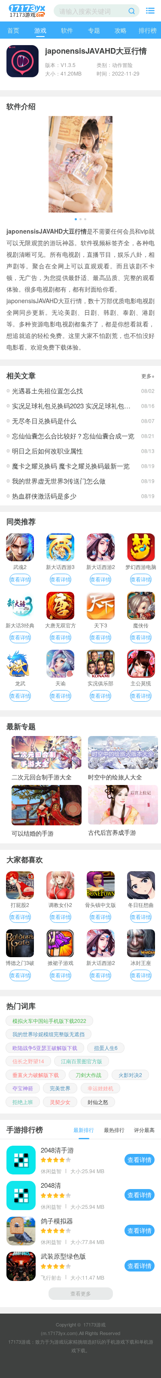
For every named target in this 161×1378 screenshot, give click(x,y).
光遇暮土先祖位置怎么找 (47, 390)
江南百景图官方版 (81, 1061)
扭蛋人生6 (106, 1047)
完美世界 (60, 1088)
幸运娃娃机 (100, 1088)
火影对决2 (130, 1074)
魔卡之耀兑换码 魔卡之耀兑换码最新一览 (71, 465)
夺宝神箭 (22, 1088)
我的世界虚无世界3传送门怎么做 (59, 480)
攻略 (121, 30)
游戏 (40, 30)
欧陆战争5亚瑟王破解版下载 (44, 1047)
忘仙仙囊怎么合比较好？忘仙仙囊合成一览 (73, 435)
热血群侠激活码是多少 (44, 495)
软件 (67, 30)
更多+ (148, 375)
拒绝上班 (22, 1101)
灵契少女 (60, 1101)
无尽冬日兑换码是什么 (44, 420)
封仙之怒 (98, 1101)
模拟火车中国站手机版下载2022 (49, 1020)
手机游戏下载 (120, 1341)
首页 (13, 30)
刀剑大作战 (88, 1074)
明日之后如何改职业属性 (47, 450)
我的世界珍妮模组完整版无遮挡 (48, 1033)
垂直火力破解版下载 (35, 1074)
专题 (94, 30)
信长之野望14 (28, 1061)
